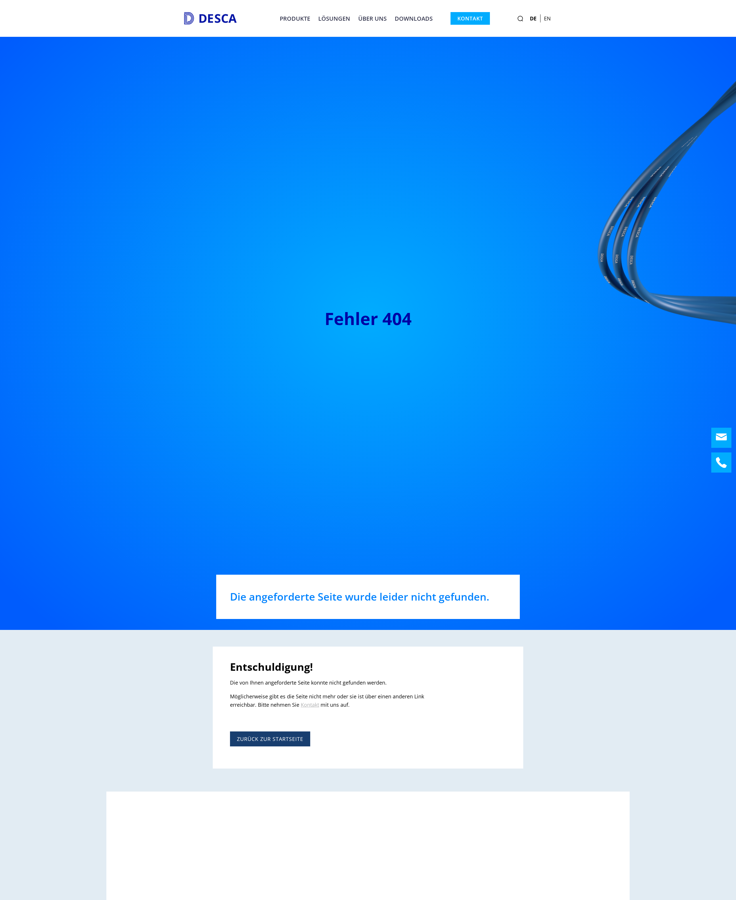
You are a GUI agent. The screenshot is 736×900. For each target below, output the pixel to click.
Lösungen (334, 18)
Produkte (295, 18)
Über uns (372, 18)
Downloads (414, 18)
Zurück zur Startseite (270, 738)
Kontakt (470, 18)
